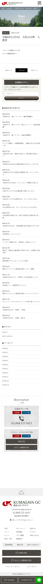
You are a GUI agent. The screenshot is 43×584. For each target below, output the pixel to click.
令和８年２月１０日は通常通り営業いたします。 (18, 191)
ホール (6, 535)
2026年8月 (5, 348)
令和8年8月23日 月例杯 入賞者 (13, 310)
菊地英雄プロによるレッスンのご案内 (15, 261)
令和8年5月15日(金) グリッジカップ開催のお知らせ (20, 183)
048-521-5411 (21, 423)
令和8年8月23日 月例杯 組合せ (13, 318)
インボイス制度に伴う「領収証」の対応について (19, 242)
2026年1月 (5, 377)
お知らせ (9, 8)
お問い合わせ (34, 535)
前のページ (9, 70)
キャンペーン (20, 528)
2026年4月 (5, 365)
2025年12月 (5, 381)
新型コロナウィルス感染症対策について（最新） (18, 269)
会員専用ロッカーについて (11, 234)
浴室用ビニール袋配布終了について (14, 285)
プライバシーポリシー (13, 566)
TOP (3, 8)
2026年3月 (5, 369)
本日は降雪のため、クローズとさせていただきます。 (20, 207)
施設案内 (19, 539)
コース (6, 532)
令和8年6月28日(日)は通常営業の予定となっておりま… (21, 164)
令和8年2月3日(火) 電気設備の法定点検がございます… (21, 226)
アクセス (33, 532)
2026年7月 (5, 352)
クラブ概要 (20, 535)
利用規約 (19, 532)
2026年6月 (5, 356)
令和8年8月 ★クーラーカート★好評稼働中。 (18, 116)
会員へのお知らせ (7, 336)
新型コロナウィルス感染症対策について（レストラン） (21, 293)
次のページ (34, 70)
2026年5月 (5, 360)
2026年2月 (5, 373)
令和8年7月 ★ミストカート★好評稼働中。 (17, 135)
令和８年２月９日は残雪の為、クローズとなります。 (20, 199)
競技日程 (20, 545)
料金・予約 (8, 539)
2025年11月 (5, 385)
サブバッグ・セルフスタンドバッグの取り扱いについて (21, 301)
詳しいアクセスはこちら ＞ (22, 520)
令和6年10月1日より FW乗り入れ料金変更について (20, 277)
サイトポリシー (32, 566)
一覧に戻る (21, 70)
